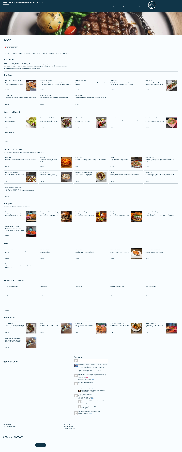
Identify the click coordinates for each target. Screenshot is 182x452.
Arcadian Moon (10, 361)
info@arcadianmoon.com (10, 426)
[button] (15, 81)
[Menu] (91, 2)
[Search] (124, 6)
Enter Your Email (7, 442)
